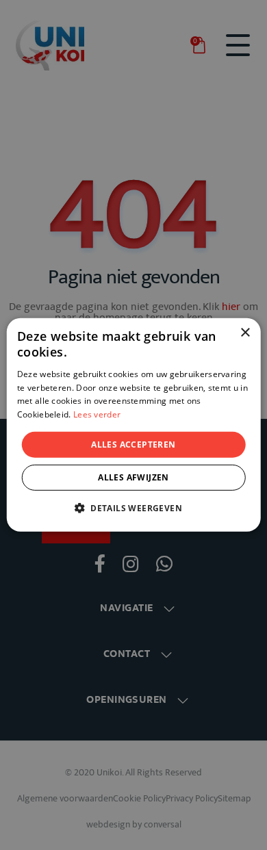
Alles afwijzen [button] (133, 477)
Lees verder (96, 414)
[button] (133, 508)
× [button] (245, 333)
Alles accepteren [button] (133, 444)
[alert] (133, 425)
